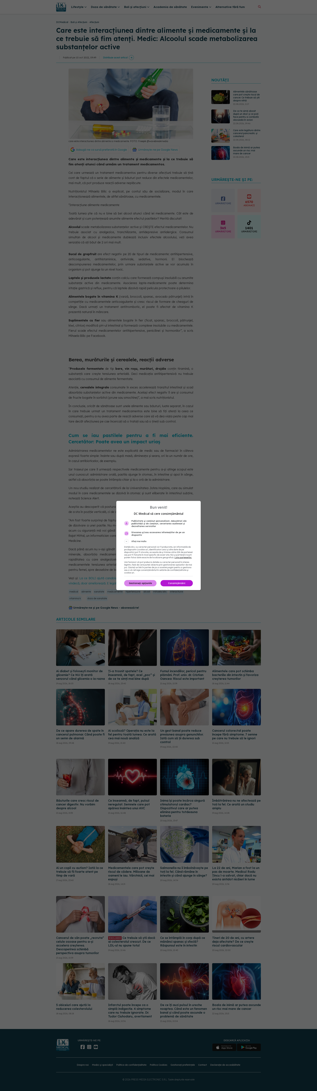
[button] (158, 541)
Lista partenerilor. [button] (183, 557)
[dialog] (158, 545)
